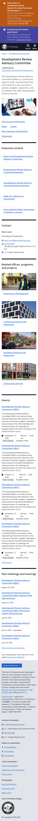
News (4, 126)
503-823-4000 (7, 692)
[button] (28, 46)
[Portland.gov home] (10, 47)
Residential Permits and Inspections (14, 354)
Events (13, 126)
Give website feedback (15, 657)
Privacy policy (7, 774)
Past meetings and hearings (15, 131)
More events (7, 562)
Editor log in (6, 793)
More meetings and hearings (13, 648)
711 (25, 692)
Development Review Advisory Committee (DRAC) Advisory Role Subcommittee (17, 596)
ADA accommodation (10, 766)
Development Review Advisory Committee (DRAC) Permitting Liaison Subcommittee (16, 611)
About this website (9, 784)
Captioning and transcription (13, 770)
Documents (7, 136)
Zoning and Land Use (13, 383)
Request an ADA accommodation (14, 690)
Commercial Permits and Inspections (14, 323)
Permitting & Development (19, 53)
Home (4, 53)
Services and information (13, 121)
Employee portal (8, 788)
